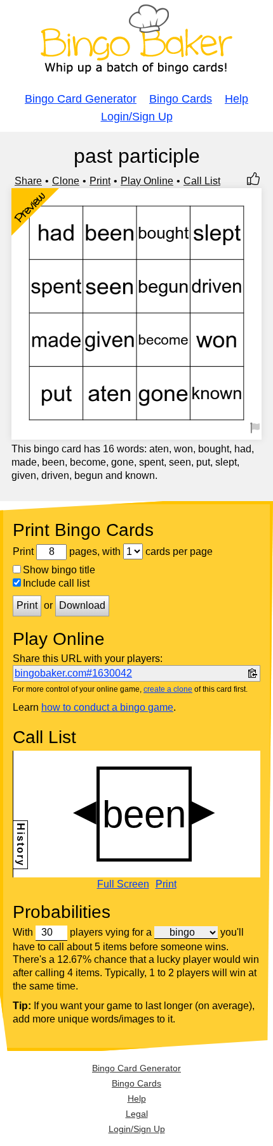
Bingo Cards (180, 98)
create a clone (167, 689)
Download (82, 605)
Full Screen (123, 884)
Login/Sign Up (137, 116)
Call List (201, 180)
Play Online (147, 180)
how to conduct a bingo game (107, 707)
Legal (137, 1113)
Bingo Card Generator (80, 98)
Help (236, 98)
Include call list (56, 583)
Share (28, 180)
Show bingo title (59, 569)
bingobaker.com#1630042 (73, 673)
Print (100, 180)
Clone (65, 180)
